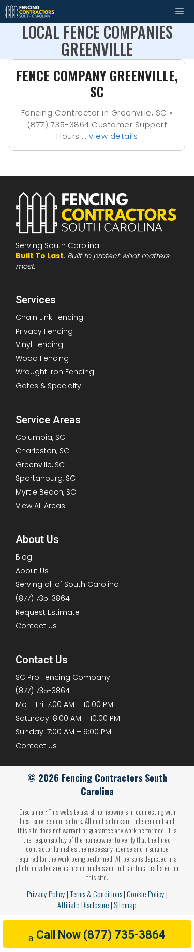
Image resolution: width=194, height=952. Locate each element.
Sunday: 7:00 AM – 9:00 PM (63, 732)
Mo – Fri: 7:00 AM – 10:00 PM (64, 704)
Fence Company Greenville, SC (97, 83)
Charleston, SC (42, 451)
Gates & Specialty (48, 386)
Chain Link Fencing (49, 317)
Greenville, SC (40, 464)
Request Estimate (48, 612)
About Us (32, 571)
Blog (24, 557)
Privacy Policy (46, 893)
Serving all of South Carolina (67, 584)
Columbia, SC (40, 437)
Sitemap (125, 904)
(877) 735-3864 (43, 598)
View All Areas (40, 506)
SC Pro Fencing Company (63, 677)
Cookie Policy (146, 893)
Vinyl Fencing (39, 344)
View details (113, 135)
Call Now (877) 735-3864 (101, 934)
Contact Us (36, 625)
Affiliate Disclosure (83, 904)
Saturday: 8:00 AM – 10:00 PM (68, 718)
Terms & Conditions (96, 893)
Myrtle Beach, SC (46, 492)
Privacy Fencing (44, 331)
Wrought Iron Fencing (55, 372)
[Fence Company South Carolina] (30, 11)
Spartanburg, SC (46, 478)
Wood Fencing (42, 358)
